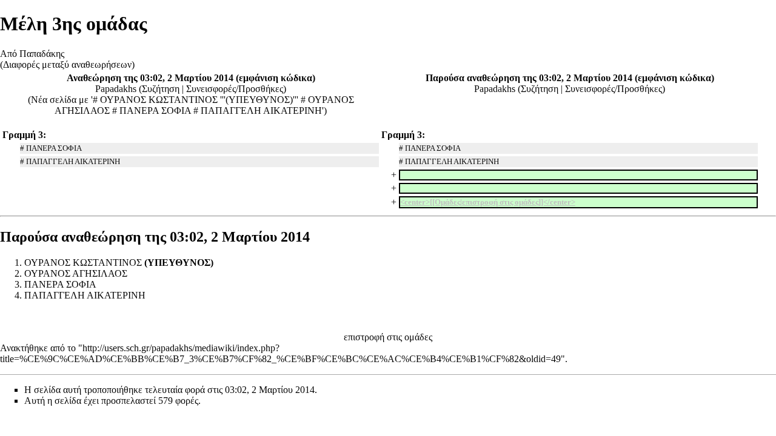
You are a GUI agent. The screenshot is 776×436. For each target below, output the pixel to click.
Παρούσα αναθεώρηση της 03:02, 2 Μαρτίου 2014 (529, 78)
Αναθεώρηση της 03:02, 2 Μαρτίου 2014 (150, 78)
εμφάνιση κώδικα (275, 78)
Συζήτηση (160, 89)
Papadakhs (115, 89)
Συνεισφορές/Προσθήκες (234, 89)
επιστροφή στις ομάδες (388, 337)
